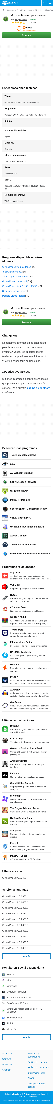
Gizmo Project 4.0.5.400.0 (15, 902)
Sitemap (6, 1070)
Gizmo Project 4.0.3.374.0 (15, 936)
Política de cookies (37, 1062)
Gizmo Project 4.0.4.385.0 (15, 925)
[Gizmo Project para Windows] (5, 18)
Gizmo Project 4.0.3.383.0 (15, 931)
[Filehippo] (10, 3)
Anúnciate (7, 1064)
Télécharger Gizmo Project (15, 276)
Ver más (26, 956)
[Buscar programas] (44, 3)
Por (19, 19)
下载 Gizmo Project (11, 272)
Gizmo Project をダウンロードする (19, 286)
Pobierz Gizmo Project (13, 296)
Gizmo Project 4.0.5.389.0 (15, 913)
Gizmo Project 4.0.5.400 (14, 878)
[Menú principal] (50, 3)
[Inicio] (3, 10)
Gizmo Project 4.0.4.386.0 (15, 919)
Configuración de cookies (36, 1085)
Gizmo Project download (14, 281)
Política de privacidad (38, 1067)
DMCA (31, 1078)
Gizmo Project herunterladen (16, 267)
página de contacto (38, 388)
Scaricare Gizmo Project (14, 291)
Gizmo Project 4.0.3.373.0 (15, 942)
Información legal (36, 1073)
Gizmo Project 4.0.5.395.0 (15, 908)
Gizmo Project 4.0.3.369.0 (15, 948)
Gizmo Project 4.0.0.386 (14, 896)
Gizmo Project (28, 15)
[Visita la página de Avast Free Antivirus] (26, 28)
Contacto (6, 1059)
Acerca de (7, 1053)
